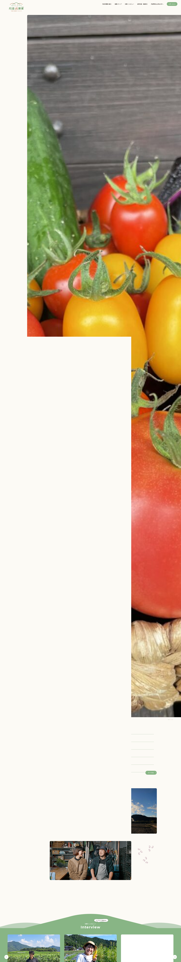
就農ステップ (118, 4)
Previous (5, 955)
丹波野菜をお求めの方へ (157, 4)
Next (173, 955)
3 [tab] (171, 719)
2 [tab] (169, 719)
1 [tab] (168, 719)
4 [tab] (172, 719)
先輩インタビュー (129, 4)
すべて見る (151, 772)
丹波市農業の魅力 (106, 4)
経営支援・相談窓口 (142, 4)
